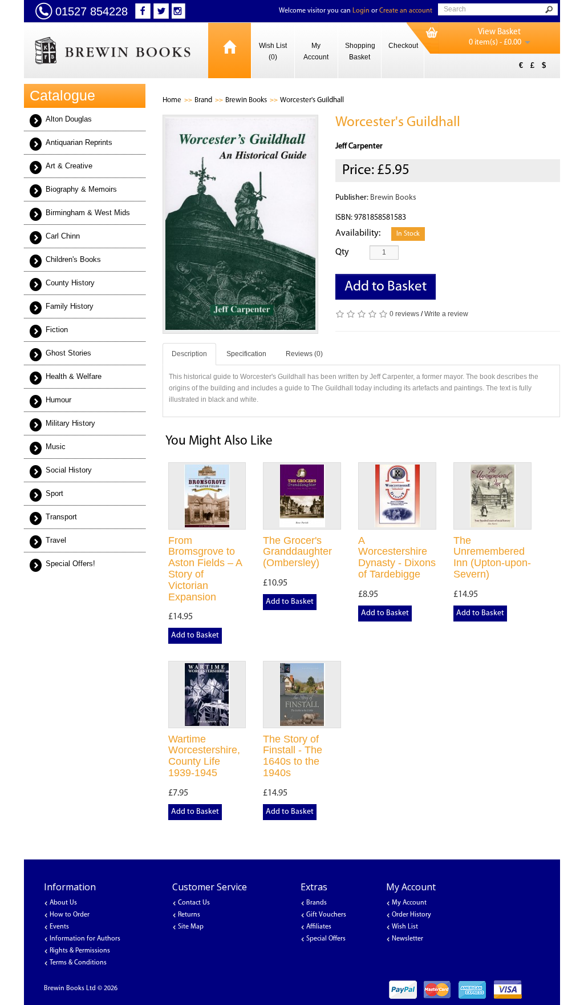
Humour (58, 399)
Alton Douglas (69, 119)
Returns (189, 914)
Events (59, 926)
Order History (411, 914)
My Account (315, 51)
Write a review (446, 314)
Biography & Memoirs (81, 189)
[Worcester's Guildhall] (240, 224)
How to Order (70, 914)
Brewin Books (246, 100)
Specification (246, 354)
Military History (70, 423)
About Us (63, 902)
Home (172, 100)
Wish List (405, 926)
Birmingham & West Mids (88, 212)
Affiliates (318, 926)
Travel (56, 540)
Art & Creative (69, 166)
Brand (203, 100)
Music (56, 446)
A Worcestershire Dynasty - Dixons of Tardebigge (397, 557)
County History (70, 283)
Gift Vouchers (326, 914)
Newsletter (407, 938)
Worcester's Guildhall (312, 100)
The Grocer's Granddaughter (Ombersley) (297, 552)
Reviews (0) (304, 354)
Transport (61, 516)
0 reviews (404, 314)
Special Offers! (70, 563)
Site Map (191, 926)
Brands (316, 902)
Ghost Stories (68, 353)
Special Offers (326, 938)
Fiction (57, 329)
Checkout (403, 46)
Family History (70, 306)
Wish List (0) (273, 51)
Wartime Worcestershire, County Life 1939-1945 (204, 755)
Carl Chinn (63, 236)
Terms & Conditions (78, 962)
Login (361, 10)
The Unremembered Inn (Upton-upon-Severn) (492, 557)
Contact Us (194, 902)
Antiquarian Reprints (79, 142)
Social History (69, 470)
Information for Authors (85, 938)
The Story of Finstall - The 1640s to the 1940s (292, 755)
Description (189, 354)
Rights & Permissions (80, 950)
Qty (342, 252)
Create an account (405, 10)
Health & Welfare (74, 376)
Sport (54, 493)
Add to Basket (385, 287)
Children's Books (73, 259)
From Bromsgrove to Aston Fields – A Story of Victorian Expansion (205, 569)
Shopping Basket (360, 51)
